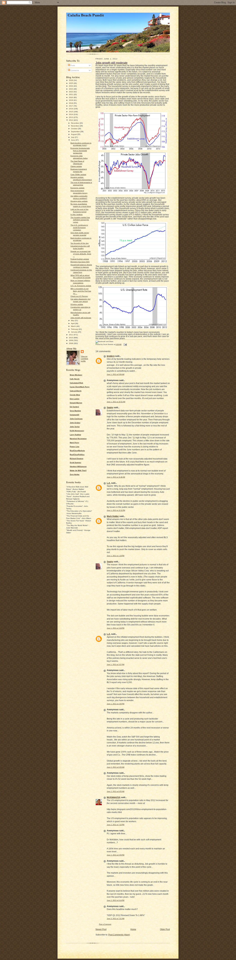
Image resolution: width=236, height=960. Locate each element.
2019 (71, 100)
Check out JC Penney (79, 296)
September (75, 131)
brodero (111, 356)
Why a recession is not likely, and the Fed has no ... (80, 291)
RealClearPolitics (77, 454)
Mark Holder (113, 516)
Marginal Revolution (78, 439)
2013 (71, 117)
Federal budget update (79, 259)
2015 (71, 112)
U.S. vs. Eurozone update (80, 286)
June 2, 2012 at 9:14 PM (115, 900)
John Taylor (75, 427)
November (75, 126)
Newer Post (101, 929)
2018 (71, 103)
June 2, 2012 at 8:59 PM (115, 855)
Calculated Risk (76, 383)
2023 (71, 89)
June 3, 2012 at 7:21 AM (115, 918)
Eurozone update (77, 188)
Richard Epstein (76, 458)
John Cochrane (76, 419)
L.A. (109, 483)
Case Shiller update (78, 174)
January (74, 332)
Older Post (165, 929)
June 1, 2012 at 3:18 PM (115, 628)
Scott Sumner (75, 462)
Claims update (76, 166)
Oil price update (76, 304)
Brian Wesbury (76, 375)
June (73, 140)
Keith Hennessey (77, 431)
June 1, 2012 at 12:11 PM (116, 510)
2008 (71, 343)
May (73, 320)
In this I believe (76, 214)
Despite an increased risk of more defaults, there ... (80, 253)
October (74, 129)
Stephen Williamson (78, 466)
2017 (71, 106)
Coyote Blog (75, 395)
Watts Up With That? (78, 470)
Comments (74, 70)
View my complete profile (84, 358)
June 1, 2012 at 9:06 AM (115, 374)
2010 (71, 338)
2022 (71, 92)
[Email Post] (125, 344)
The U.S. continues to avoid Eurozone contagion (79, 227)
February (75, 329)
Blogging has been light (79, 262)
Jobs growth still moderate (80, 318)
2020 (71, 97)
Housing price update (79, 201)
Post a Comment (105, 924)
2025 (71, 83)
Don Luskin (74, 399)
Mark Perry (74, 443)
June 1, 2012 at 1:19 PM (115, 556)
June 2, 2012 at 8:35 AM (115, 767)
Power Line (74, 447)
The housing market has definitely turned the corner (80, 219)
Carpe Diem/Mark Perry (79, 387)
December (75, 123)
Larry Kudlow (75, 435)
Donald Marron (76, 403)
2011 (71, 335)
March (73, 326)
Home (133, 929)
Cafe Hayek (74, 379)
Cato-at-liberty (76, 391)
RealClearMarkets (77, 451)
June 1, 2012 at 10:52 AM (116, 402)
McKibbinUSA (113, 797)
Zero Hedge (74, 474)
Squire (110, 407)
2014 (71, 114)
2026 (71, 80)
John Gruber (75, 423)
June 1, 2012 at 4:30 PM (115, 704)
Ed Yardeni (74, 407)
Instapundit (74, 415)
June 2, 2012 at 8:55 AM (115, 791)
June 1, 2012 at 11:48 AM (116, 477)
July (73, 137)
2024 (71, 86)
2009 (71, 340)
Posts (72, 65)
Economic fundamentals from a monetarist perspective (80, 150)
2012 (71, 120)
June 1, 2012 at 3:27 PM (115, 664)
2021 (71, 94)
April (73, 323)
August (74, 134)
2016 (71, 109)
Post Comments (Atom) (119, 935)
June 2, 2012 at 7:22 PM (115, 825)
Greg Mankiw (75, 411)
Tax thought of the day (79, 243)
